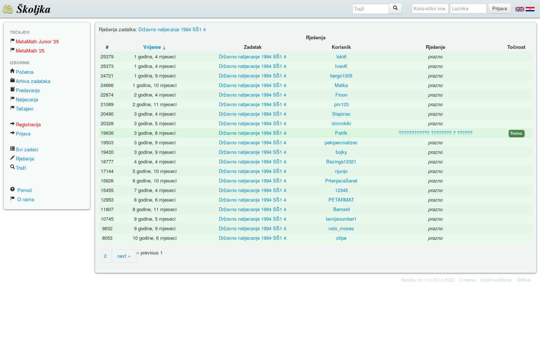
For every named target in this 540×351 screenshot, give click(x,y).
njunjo (341, 170)
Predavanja (28, 90)
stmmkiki (341, 123)
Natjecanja (27, 99)
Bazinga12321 (341, 161)
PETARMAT (341, 199)
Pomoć (24, 190)
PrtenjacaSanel (341, 180)
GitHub (524, 279)
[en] (519, 9)
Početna (24, 71)
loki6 (341, 56)
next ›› (124, 255)
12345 (341, 190)
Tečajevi (24, 108)
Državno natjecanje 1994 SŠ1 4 (172, 29)
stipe (341, 237)
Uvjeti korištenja (496, 279)
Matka (341, 85)
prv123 (341, 104)
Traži (21, 167)
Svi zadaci (27, 149)
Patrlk (341, 132)
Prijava (23, 133)
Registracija (28, 124)
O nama (25, 199)
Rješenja (25, 158)
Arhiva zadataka (33, 80)
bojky (341, 151)
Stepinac (341, 113)
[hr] (530, 9)
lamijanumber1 (341, 218)
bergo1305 (341, 75)
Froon (341, 94)
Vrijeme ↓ (154, 46)
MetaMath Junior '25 (37, 41)
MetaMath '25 (30, 50)
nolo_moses (341, 228)
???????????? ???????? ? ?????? (435, 132)
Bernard (341, 209)
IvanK (341, 65)
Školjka (32, 9)
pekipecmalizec (341, 142)
